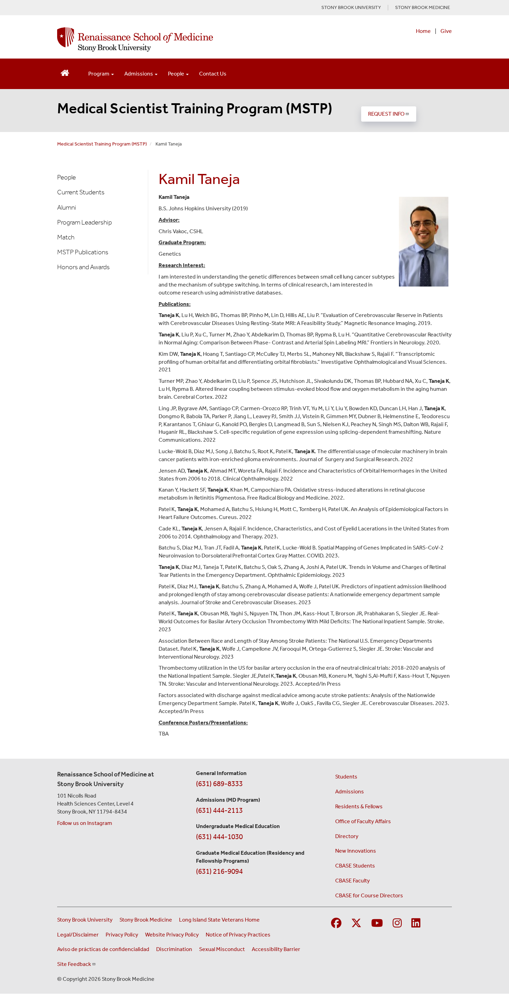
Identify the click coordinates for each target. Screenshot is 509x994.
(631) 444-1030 (219, 837)
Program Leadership (84, 222)
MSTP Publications (82, 252)
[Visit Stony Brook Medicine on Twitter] (356, 923)
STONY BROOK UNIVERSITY (351, 7)
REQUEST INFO (386, 114)
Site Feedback (74, 964)
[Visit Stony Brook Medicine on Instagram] (397, 923)
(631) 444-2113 (219, 810)
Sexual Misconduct (222, 949)
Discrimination (174, 949)
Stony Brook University (85, 919)
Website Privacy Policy (172, 934)
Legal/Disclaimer (78, 934)
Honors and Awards (83, 267)
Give (446, 31)
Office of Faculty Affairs (363, 821)
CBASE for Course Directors (369, 895)
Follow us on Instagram (84, 823)
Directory (346, 836)
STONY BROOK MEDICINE (422, 7)
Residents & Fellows (359, 806)
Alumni (66, 207)
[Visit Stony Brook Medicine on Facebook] (336, 923)
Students (346, 776)
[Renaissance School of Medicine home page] (183, 39)
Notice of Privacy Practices (238, 934)
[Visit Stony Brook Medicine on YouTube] (377, 923)
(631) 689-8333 (219, 784)
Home (423, 31)
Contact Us (212, 73)
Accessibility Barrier (276, 949)
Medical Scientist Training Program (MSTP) (194, 108)
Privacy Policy (122, 934)
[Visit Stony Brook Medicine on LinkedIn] (416, 923)
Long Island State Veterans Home (219, 919)
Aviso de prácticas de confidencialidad (103, 949)
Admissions (139, 73)
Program (99, 73)
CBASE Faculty (352, 880)
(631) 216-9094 (219, 871)
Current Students (81, 192)
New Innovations (355, 850)
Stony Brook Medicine (145, 919)
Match (65, 237)
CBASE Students (355, 865)
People (176, 73)
